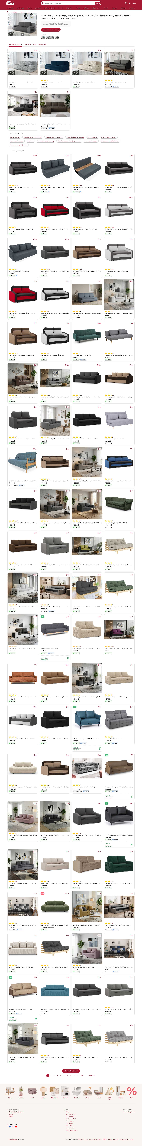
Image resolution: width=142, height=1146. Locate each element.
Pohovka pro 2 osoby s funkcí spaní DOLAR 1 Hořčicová (89, 925)
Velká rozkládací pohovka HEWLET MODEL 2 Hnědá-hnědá (90, 271)
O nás (67, 1112)
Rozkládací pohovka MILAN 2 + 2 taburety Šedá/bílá (24, 648)
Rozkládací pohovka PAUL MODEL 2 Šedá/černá (22, 523)
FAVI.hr (100, 1139)
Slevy (131, 1097)
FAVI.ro (90, 1139)
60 (36, 197)
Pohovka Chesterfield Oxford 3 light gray (84, 787)
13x (17, 185)
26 (36, 851)
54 (132, 323)
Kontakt (11, 1114)
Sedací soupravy (25, 12)
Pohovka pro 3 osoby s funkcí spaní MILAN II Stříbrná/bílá (25, 606)
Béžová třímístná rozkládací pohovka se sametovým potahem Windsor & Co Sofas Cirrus (34, 787)
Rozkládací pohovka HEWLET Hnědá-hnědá (21, 355)
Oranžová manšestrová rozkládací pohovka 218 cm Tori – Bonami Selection (30, 697)
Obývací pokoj (14, 12)
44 (36, 755)
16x (49, 269)
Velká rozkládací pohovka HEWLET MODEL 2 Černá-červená (58, 229)
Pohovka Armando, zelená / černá (82, 355)
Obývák (88, 1097)
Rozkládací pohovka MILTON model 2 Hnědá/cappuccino (57, 787)
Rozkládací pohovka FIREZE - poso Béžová (21, 967)
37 (100, 239)
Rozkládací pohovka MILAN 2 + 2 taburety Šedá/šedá (88, 697)
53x (49, 185)
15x (17, 353)
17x (49, 395)
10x (17, 520)
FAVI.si (131, 1139)
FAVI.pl (85, 1139)
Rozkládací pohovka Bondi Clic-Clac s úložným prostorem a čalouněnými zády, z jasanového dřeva (37, 481)
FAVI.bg (122, 1139)
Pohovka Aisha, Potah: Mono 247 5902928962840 (119, 82)
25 (68, 323)
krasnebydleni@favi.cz (17, 1112)
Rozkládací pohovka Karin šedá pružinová (53, 187)
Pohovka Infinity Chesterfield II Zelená (116, 523)
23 (68, 281)
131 (68, 155)
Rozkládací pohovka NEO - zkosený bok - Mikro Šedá (88, 835)
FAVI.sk (80, 1139)
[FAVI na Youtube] (16, 1126)
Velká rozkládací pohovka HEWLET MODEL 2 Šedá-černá (121, 187)
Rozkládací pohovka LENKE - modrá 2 (52, 82)
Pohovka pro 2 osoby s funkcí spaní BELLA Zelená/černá (89, 565)
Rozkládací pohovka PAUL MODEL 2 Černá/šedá (86, 397)
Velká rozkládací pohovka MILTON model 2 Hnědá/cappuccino (58, 481)
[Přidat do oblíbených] (131, 50)
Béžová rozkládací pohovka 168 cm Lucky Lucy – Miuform (89, 883)
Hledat (98, 3)
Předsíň (121, 1097)
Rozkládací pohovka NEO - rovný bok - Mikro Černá (56, 739)
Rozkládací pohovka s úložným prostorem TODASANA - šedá (90, 606)
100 (36, 239)
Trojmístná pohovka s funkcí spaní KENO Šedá (22, 1057)
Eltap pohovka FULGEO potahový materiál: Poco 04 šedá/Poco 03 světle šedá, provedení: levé (68, 606)
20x (81, 269)
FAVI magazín (69, 1121)
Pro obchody (69, 1123)
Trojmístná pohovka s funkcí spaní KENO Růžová (23, 835)
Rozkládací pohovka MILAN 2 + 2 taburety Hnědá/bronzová (26, 397)
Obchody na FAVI (70, 1114)
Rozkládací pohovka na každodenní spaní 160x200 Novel (89, 313)
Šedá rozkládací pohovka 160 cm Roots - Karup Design (120, 1057)
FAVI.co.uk (116, 1139)
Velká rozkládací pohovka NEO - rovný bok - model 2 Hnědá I (58, 697)
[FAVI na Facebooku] (10, 1126)
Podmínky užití (70, 1128)
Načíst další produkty (70, 1071)
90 (36, 575)
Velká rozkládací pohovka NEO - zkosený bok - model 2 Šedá (91, 1009)
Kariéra (11, 1116)
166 (100, 155)
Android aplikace (129, 1112)
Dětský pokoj (110, 1098)
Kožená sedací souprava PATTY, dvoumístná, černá (119, 835)
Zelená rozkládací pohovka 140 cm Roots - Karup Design (89, 1057)
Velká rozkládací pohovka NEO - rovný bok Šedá (119, 1009)
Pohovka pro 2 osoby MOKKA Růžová (83, 967)
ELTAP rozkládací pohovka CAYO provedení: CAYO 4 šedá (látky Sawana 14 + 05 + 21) (33, 925)
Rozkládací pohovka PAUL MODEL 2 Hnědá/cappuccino (120, 397)
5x (48, 227)
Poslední (90, 1075)
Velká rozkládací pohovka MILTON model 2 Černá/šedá (56, 1057)
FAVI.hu (95, 1139)
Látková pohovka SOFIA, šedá (49, 648)
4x (112, 269)
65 (132, 155)
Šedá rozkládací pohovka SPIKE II (114, 439)
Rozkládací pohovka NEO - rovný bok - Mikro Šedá (23, 439)
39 (100, 449)
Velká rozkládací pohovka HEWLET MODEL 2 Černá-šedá (25, 187)
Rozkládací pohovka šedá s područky (19, 271)
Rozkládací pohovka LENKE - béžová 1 (84, 82)
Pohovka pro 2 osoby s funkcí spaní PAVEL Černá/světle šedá (58, 835)
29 (68, 665)
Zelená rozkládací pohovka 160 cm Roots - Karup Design (121, 606)
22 (36, 935)
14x (81, 395)
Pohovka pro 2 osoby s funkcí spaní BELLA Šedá (55, 397)
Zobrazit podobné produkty (51, 30)
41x (81, 185)
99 (36, 155)
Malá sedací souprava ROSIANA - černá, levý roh (23, 124)
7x (80, 520)
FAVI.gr (127, 1139)
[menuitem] (10, 8)
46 (68, 893)
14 (68, 575)
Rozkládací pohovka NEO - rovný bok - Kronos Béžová (56, 565)
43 (36, 616)
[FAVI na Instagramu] (12, 1126)
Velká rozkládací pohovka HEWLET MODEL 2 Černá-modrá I (122, 481)
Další (82, 1075)
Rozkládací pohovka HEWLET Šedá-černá (85, 229)
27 (68, 851)
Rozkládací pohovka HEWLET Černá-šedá (21, 229)
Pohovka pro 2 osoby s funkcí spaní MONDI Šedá (55, 439)
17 (36, 323)
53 (100, 407)
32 (36, 893)
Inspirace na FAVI (71, 1118)
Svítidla (43, 1097)
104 (36, 449)
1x (16, 311)
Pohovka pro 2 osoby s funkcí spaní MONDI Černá (87, 523)
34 (100, 665)
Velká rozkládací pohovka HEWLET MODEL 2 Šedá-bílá (121, 229)
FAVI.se (110, 1139)
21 (100, 616)
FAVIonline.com (13, 1139)
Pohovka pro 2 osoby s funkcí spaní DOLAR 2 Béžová (88, 481)
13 (36, 50)
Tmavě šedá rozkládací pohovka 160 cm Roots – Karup (56, 967)
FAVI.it (105, 1139)
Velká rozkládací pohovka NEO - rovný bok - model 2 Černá (90, 439)
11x (16, 269)
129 (100, 323)
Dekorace (21, 1097)
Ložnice (99, 1097)
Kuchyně (65, 1097)
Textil (32, 1097)
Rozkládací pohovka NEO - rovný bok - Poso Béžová (88, 648)
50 (100, 281)
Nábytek (10, 1097)
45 (132, 616)
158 (132, 281)
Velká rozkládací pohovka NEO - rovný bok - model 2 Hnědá (26, 565)
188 (68, 365)
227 (100, 365)
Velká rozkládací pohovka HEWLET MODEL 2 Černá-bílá (57, 313)
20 (132, 239)
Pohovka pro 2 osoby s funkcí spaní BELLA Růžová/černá (121, 648)
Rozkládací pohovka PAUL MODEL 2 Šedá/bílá (22, 739)
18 (132, 851)
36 (35, 15)
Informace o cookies (71, 1130)
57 (36, 491)
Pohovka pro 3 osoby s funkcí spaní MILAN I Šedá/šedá (24, 883)
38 (100, 491)
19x (113, 227)
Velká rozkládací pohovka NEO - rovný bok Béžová (55, 883)
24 (100, 755)
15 (100, 50)
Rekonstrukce (55, 1097)
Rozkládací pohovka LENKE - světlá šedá (20, 82)
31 (68, 755)
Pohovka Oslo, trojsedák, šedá (113, 739)
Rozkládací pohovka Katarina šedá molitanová (86, 187)
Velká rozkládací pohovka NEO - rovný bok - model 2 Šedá (58, 271)
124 (36, 707)
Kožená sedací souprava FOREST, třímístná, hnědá (119, 787)
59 (36, 365)
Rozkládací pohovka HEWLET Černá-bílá (52, 355)
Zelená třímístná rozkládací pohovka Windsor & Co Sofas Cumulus (60, 925)
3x (48, 311)
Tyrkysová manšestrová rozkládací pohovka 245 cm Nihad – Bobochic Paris (62, 1009)
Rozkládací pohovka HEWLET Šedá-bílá (116, 271)
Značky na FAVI (70, 1116)
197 (132, 365)
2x (112, 437)
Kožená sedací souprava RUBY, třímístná (20, 1009)
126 (132, 197)
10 (36, 281)
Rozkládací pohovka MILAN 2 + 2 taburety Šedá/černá (56, 523)
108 (68, 239)
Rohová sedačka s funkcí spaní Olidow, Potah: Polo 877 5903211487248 (61, 124)
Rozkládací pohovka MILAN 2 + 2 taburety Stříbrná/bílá (121, 313)
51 (100, 197)
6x (16, 395)
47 (68, 197)
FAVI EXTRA (69, 1125)
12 (132, 893)
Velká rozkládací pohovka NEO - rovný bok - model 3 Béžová (122, 697)
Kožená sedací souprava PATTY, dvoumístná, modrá (87, 739)
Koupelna (76, 1097)
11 (132, 449)
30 (36, 407)
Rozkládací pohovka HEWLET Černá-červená (21, 313)
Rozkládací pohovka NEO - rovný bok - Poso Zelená (120, 883)
